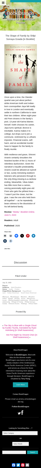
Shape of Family (17, 302)
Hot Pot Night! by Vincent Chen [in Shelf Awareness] (21, 336)
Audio (11, 289)
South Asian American (29, 293)
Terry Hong (25, 379)
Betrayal (6, 297)
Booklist (24, 297)
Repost (5, 285)
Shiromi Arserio (14, 303)
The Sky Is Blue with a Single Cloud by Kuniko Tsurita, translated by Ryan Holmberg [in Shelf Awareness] (20, 327)
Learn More (20, 385)
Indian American (13, 293)
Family (17, 298)
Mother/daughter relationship (18, 300)
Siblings (24, 303)
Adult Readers (16, 287)
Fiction (17, 289)
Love (23, 298)
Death (11, 298)
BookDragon (20, 13)
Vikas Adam (33, 303)
